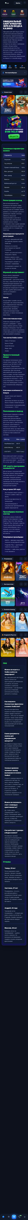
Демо (8, 112)
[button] (21, 92)
